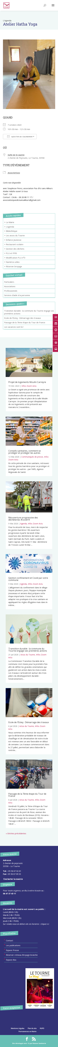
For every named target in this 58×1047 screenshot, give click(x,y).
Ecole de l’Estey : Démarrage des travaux (22, 318)
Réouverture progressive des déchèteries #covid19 (23, 518)
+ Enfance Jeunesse (12, 240)
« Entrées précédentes (16, 833)
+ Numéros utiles (12, 262)
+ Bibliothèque (10, 231)
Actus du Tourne (28, 654)
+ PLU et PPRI (10, 253)
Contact (9, 940)
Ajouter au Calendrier (22, 137)
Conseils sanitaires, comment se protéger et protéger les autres (24, 451)
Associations (14, 172)
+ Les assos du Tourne (14, 235)
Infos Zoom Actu (29, 386)
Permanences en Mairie (27, 1031)
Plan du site (32, 1028)
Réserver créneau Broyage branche (22, 955)
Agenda (23, 523)
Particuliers (9, 282)
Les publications (13, 945)
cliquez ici (45, 924)
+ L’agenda (9, 226)
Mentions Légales (17, 1028)
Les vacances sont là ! (13, 327)
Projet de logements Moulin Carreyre (27, 382)
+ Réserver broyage (13, 266)
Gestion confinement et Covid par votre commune (28, 579)
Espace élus (11, 959)
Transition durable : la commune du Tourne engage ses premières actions (27, 649)
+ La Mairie (9, 222)
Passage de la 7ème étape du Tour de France (24, 322)
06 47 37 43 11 (9, 893)
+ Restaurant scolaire (13, 244)
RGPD (42, 1028)
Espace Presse (12, 950)
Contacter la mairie (13, 879)
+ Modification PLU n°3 (14, 257)
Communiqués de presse (32, 456)
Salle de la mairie (16, 155)
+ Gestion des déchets (14, 248)
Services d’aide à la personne (17, 295)
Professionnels (10, 290)
